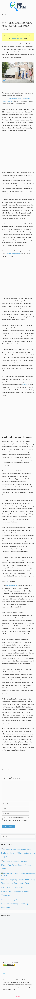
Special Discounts (17, 38)
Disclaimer (6, 974)
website (25, 384)
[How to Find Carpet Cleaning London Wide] (18, 861)
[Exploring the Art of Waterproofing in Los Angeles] (18, 849)
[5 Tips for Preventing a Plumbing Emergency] (18, 900)
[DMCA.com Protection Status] (9, 965)
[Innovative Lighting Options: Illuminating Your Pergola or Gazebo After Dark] (18, 874)
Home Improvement (10, 770)
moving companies (12, 585)
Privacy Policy (7, 971)
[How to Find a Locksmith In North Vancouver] (18, 888)
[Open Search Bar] (33, 15)
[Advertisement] (18, 152)
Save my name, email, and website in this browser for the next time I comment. (16, 819)
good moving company (14, 253)
